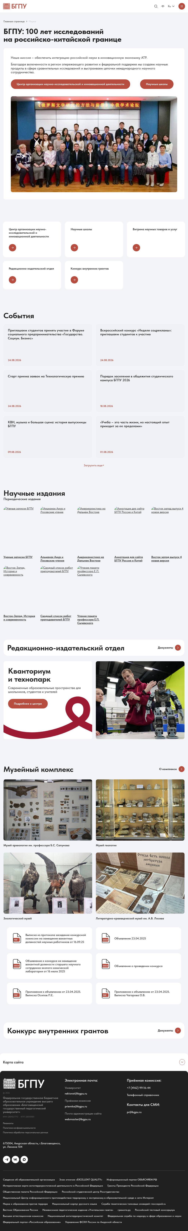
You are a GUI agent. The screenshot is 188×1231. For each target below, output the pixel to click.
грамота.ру (124, 1209)
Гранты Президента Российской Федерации (133, 1185)
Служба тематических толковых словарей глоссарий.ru (133, 1203)
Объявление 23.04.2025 (130, 938)
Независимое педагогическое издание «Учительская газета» (77, 1209)
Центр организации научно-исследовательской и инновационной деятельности (70, 84)
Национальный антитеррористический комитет (75, 1215)
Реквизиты (8, 1123)
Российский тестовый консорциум (155, 1209)
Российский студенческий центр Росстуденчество (90, 1191)
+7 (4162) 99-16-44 (139, 1088)
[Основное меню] (181, 6)
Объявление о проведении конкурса (138, 966)
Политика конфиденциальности (19, 1127)
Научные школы (157, 84)
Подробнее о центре (28, 703)
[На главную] (15, 6)
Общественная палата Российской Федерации (30, 1191)
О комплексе (168, 769)
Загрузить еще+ (94, 465)
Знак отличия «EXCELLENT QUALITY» (80, 1179)
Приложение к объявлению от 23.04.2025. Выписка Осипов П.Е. (53, 993)
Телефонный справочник (143, 1095)
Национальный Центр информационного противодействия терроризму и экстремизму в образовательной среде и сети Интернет (78, 1197)
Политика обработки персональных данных (25, 1132)
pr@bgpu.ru (134, 1112)
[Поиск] (156, 6)
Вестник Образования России (20, 1209)
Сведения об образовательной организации (29, 1179)
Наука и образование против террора (25, 1203)
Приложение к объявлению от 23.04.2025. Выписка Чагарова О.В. (142, 993)
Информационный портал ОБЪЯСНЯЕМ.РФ (132, 1179)
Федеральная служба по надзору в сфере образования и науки (144, 1215)
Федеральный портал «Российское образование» (32, 1222)
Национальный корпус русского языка (74, 1203)
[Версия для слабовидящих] (163, 6)
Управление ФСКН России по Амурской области (93, 1222)
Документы (165, 647)
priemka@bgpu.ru (76, 1106)
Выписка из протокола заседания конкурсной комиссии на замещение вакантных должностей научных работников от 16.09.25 (56, 938)
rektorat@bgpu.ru (76, 1093)
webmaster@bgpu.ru (78, 1119)
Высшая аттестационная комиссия (23, 1215)
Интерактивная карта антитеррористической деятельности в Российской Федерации (53, 1185)
